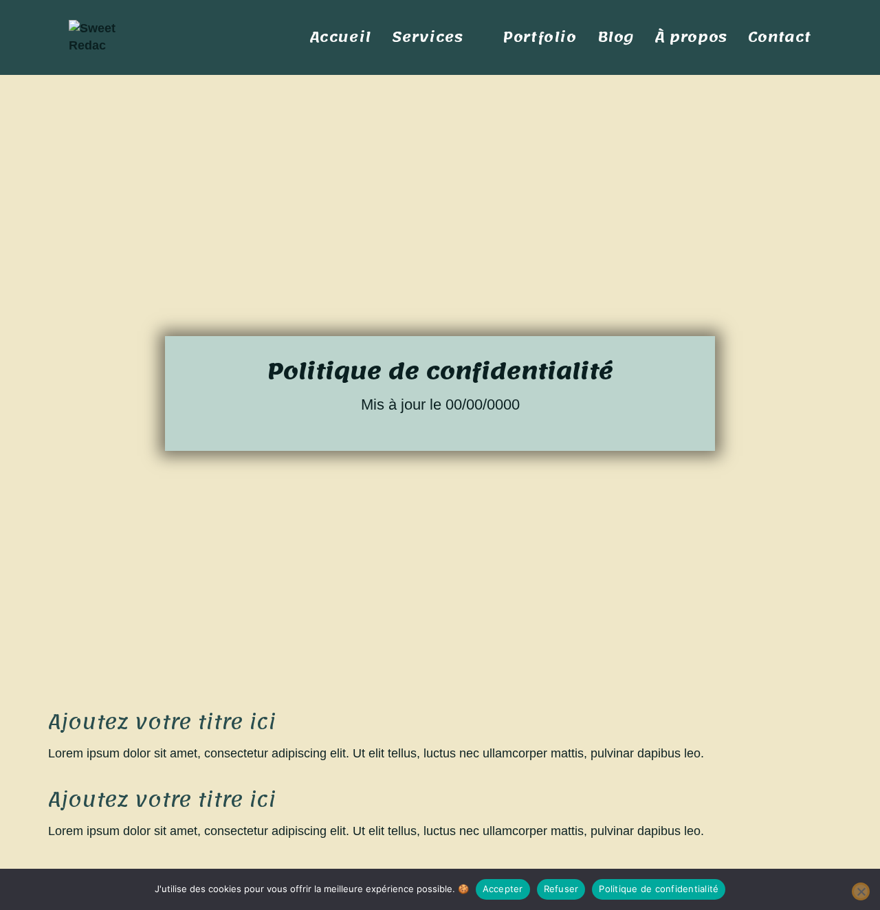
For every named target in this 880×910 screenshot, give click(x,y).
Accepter (503, 888)
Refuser (561, 888)
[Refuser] (861, 891)
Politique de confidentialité (658, 888)
